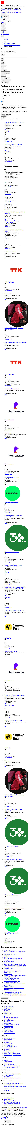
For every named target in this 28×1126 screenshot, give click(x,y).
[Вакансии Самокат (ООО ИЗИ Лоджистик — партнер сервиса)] (15, 314)
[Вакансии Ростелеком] (15, 407)
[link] (3, 28)
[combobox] (8, 51)
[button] (2, 31)
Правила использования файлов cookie (11, 12)
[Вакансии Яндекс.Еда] (15, 627)
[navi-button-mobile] (2, 36)
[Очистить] (3, 55)
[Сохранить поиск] (2, 59)
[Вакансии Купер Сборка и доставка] (15, 493)
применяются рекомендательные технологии (14, 1108)
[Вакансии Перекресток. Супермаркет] (15, 538)
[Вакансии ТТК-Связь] (15, 270)
